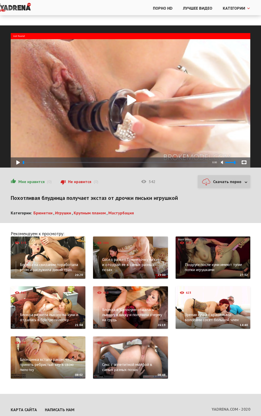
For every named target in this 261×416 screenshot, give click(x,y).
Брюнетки (43, 212)
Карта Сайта (24, 409)
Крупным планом (90, 212)
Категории (234, 8)
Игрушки (63, 212)
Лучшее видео (197, 8)
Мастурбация (121, 212)
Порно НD (163, 8)
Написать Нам (59, 409)
